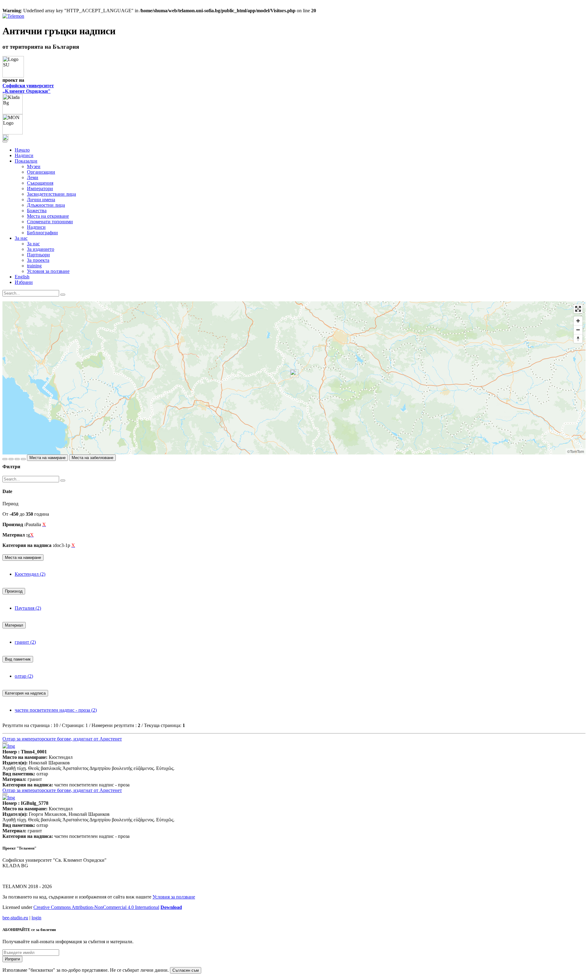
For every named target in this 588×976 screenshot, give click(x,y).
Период (10, 503)
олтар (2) (24, 676)
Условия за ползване (48, 271)
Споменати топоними (50, 221)
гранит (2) (25, 642)
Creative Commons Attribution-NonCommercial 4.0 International (96, 907)
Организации (41, 172)
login (36, 917)
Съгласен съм (185, 970)
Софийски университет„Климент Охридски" (28, 88)
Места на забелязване (92, 457)
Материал (14, 625)
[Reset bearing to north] (578, 338)
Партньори (38, 254)
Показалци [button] (26, 161)
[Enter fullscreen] (578, 308)
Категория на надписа (25, 693)
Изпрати (12, 959)
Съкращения (40, 183)
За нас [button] (21, 238)
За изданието (40, 249)
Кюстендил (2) (30, 574)
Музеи (33, 166)
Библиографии (42, 232)
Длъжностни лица (46, 205)
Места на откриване (48, 216)
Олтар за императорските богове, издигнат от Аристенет (62, 738)
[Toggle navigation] (4, 141)
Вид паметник (18, 659)
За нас (33, 243)
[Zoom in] (578, 320)
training (34, 265)
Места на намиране (47, 457)
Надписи (24, 155)
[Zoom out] (578, 329)
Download (171, 907)
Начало (22, 150)
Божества (37, 210)
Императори (40, 188)
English (22, 276)
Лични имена (41, 199)
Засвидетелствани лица (51, 194)
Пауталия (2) (28, 608)
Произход (14, 591)
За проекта (38, 260)
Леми (32, 177)
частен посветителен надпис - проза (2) (56, 710)
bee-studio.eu (15, 917)
